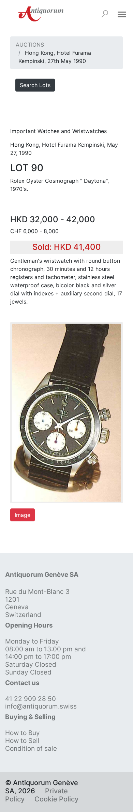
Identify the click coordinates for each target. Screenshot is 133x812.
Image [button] (22, 514)
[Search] (104, 14)
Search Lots (35, 85)
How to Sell (22, 741)
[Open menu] (122, 14)
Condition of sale (31, 748)
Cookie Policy (56, 799)
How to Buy (22, 733)
